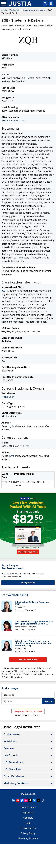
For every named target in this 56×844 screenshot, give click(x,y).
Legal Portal (28, 812)
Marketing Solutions (15, 783)
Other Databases (13, 776)
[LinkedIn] (13, 800)
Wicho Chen (7, 396)
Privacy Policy (28, 833)
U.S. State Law (12, 769)
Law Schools (10, 755)
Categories (28, 10)
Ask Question (28, 582)
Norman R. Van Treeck (13, 120)
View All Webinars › (28, 659)
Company (28, 818)
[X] (38, 800)
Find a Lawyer (10, 688)
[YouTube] (17, 800)
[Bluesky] (34, 800)
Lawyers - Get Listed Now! (28, 711)
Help (28, 823)
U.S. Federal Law (13, 762)
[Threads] (30, 800)
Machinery (40, 10)
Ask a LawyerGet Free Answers (12, 567)
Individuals (10, 741)
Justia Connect (28, 807)
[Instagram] (26, 800)
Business (8, 748)
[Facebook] (22, 800)
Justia (4, 10)
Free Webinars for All (14, 595)
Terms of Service (28, 828)
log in (11, 426)
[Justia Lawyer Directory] (42, 800)
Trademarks (14, 10)
